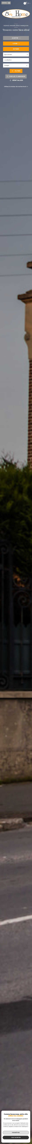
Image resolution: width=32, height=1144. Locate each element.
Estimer (16, 49)
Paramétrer (16, 1132)
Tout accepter (16, 1137)
